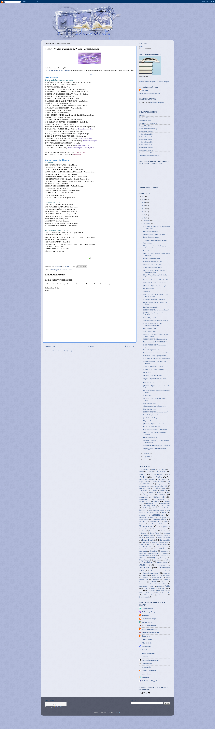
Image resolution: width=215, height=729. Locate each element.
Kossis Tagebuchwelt (149, 653)
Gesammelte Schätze (159, 529)
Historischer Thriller (162, 535)
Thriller (167, 586)
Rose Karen (155, 575)
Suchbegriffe (143, 586)
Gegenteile (164, 526)
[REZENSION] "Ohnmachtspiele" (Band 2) (156, 387)
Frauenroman (146, 526)
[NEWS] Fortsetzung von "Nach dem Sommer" (154, 362)
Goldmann (142, 533)
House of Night (150, 537)
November (147, 224)
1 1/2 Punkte (143, 469)
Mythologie (163, 558)
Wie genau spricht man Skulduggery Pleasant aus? (154, 247)
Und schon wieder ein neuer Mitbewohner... (156, 353)
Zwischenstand (144, 597)
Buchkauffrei (143, 499)
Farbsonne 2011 (155, 522)
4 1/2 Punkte (156, 474)
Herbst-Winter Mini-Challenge (59, 70)
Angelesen (143, 490)
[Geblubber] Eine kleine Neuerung (154, 299)
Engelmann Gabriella (146, 517)
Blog (168, 493)
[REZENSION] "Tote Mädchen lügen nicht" (154, 399)
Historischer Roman (148, 535)
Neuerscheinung (144, 560)
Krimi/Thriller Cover (146, 547)
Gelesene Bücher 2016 (146, 131)
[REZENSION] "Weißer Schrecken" (154, 234)
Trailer (152, 588)
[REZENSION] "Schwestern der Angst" (155, 412)
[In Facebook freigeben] (84, 266)
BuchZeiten (145, 615)
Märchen (154, 556)
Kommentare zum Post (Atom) (62, 351)
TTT (141, 590)
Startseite (90, 346)
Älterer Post (129, 346)
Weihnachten (166, 593)
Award (151, 493)
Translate (60, 707)
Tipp (145, 588)
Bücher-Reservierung (149, 251)
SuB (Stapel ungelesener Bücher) (149, 155)
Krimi (149, 544)
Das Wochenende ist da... (150, 307)
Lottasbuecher (146, 667)
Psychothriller (147, 562)
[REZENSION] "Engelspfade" (152, 264)
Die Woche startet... (149, 289)
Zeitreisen (162, 595)
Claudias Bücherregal (149, 619)
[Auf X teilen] (82, 266)
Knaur (141, 545)
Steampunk (165, 582)
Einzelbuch (157, 514)
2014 (143, 206)
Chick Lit (145, 508)
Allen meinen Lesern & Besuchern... (154, 406)
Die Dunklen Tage (152, 512)
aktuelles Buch (144, 488)
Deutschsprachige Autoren (156, 510)
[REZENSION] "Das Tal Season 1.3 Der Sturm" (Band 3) (155, 295)
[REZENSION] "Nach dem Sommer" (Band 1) (155, 449)
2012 (143, 212)
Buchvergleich (143, 501)
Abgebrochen (161, 484)
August (146, 460)
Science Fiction (156, 577)
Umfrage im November (150, 231)
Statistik (153, 581)
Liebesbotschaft (147, 663)
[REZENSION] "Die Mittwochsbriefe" (155, 339)
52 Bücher (161, 479)
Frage (141, 524)
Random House (162, 562)
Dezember (147, 221)
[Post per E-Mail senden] (73, 266)
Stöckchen (142, 584)
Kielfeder (145, 650)
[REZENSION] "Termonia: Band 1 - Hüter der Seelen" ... (156, 254)
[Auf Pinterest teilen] (86, 266)
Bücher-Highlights (145, 120)
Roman (145, 575)
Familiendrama (144, 519)
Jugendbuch (148, 539)
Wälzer (157, 593)
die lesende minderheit (149, 629)
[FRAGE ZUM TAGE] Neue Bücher (154, 283)
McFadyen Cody (164, 555)
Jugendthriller (165, 540)
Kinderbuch (155, 542)
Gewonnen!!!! (147, 292)
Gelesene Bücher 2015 (146, 134)
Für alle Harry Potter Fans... (151, 350)
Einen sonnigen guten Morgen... (153, 261)
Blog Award (147, 421)
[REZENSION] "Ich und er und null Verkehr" (154, 433)
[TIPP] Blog (147, 395)
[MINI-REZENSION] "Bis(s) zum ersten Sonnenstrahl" (156, 441)
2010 (143, 218)
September (147, 457)
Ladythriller (143, 551)
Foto (165, 522)
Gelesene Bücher (144, 529)
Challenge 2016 (165, 506)
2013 (143, 209)
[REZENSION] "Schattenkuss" (153, 375)
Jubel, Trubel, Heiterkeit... (151, 415)
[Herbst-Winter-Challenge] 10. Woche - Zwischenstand (155, 276)
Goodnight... (147, 372)
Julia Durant (146, 542)
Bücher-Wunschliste (145, 126)
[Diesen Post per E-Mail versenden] (77, 266)
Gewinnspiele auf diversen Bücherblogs (155, 321)
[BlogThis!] (80, 266)
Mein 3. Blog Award (149, 318)
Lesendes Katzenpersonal (150, 660)
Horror (141, 537)
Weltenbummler (148, 595)
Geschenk (142, 531)
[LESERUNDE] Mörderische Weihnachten (156, 358)
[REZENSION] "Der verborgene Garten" (156, 310)
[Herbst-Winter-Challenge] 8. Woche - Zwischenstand (155, 379)
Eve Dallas (162, 517)
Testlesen (159, 586)
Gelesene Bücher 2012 (146, 142)
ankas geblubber (147, 608)
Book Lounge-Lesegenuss (150, 612)
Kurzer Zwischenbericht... (151, 237)
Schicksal (145, 577)
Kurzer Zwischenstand (150, 437)
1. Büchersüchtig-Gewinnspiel (152, 267)
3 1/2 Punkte (160, 471)
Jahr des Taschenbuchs (164, 537)
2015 (143, 203)
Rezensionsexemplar (150, 573)
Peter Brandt (157, 560)
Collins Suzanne (156, 508)
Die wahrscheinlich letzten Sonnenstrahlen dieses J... (156, 391)
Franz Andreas (158, 524)
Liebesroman (154, 553)
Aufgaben (154, 490)
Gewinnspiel (153, 531)
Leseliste (153, 551)
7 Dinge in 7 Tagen (158, 482)
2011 (143, 215)
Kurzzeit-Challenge (160, 549)
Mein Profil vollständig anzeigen (149, 93)
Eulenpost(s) (146, 636)
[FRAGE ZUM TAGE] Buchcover (153, 369)
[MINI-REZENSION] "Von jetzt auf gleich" (154, 346)
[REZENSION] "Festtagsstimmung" (154, 286)
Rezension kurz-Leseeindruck (160, 571)
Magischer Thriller (144, 555)
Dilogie (164, 512)
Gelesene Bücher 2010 (146, 147)
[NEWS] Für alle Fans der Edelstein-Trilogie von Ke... (154, 271)
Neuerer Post (50, 346)
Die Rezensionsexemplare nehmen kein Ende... (155, 303)
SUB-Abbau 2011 (160, 584)
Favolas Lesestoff (147, 639)
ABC (168, 481)
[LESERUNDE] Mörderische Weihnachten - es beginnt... (156, 227)
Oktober (146, 454)
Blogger (118, 712)
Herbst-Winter (62, 270)
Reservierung (161, 565)
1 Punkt (153, 469)
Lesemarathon (164, 551)
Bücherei (162, 494)
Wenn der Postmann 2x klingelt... (153, 366)
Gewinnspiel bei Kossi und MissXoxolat (155, 280)
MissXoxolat (146, 677)
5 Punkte (157, 477)
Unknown (145, 90)
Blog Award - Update (149, 328)
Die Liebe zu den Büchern (150, 632)
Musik (141, 557)
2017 (143, 196)
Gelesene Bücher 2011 (146, 145)
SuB (150, 584)
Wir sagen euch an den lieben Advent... (155, 240)
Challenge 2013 (151, 503)
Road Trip (166, 573)
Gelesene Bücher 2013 (146, 139)
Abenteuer (146, 483)
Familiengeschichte (160, 519)
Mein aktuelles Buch (149, 331)
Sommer (156, 580)
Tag (152, 586)
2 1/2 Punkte (162, 469)
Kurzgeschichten (144, 549)
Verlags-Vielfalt (162, 591)
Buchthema (160, 499)
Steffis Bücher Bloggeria (150, 681)
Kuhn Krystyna (162, 547)
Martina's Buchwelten (149, 670)
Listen (70, 270)
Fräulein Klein (147, 643)
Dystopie (142, 515)
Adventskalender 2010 (159, 486)
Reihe (142, 564)
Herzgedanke (146, 646)
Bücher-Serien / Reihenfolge (148, 123)
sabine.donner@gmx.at (157, 103)
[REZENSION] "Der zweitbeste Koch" (155, 424)
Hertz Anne (167, 533)
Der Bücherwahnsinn (149, 626)
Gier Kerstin (164, 531)
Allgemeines (160, 488)
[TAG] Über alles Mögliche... (152, 418)
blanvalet (160, 493)
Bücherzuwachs (159, 497)
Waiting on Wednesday (145, 593)
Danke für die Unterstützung (148, 129)
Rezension (144, 567)
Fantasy (142, 521)
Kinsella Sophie (164, 542)
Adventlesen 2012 (144, 486)
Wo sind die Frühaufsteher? (151, 427)
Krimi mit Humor (161, 545)
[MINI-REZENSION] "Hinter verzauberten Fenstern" (152, 324)
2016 (143, 199)
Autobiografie (142, 492)
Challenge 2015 (149, 505)
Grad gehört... (147, 243)
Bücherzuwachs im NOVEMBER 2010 (155, 342)
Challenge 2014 (165, 503)
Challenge (54, 270)
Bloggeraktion (148, 495)
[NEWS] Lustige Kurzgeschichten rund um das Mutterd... (156, 314)
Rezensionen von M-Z (146, 153)
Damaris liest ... (147, 622)
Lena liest (145, 657)
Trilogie (163, 588)
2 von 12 (150, 471)
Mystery (152, 557)
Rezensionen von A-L (146, 150)
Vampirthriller (151, 590)
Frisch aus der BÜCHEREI (151, 258)
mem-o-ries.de (146, 674)
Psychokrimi (166, 560)
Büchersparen (143, 497)
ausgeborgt (163, 490)
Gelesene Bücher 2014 (146, 137)
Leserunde (142, 553)
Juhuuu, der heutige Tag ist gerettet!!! (154, 356)
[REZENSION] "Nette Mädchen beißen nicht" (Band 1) (155, 335)
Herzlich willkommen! (146, 118)
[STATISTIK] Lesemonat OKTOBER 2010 (156, 445)
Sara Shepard (166, 575)
